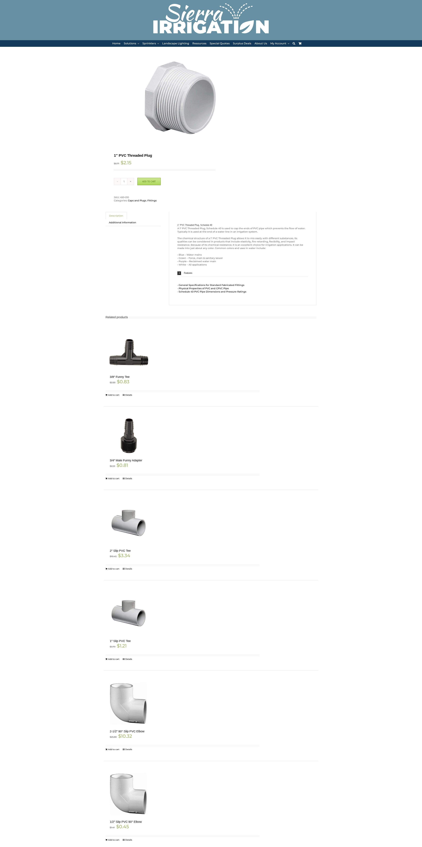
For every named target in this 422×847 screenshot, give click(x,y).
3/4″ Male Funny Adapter (126, 460)
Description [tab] (116, 215)
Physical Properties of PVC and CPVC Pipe (204, 288)
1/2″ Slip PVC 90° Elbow (126, 821)
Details (128, 395)
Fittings (152, 200)
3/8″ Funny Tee (120, 377)
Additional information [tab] (122, 222)
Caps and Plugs (137, 200)
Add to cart (149, 181)
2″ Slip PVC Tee (120, 550)
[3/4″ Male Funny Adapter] (128, 436)
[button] (242, 273)
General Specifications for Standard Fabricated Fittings (211, 285)
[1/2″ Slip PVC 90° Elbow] (128, 794)
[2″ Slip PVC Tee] (128, 523)
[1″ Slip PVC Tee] (128, 613)
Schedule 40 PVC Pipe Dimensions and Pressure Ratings (212, 291)
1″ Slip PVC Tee (120, 641)
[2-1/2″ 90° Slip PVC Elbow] (128, 703)
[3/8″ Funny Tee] (128, 352)
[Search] (294, 43)
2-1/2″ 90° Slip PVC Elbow (127, 731)
